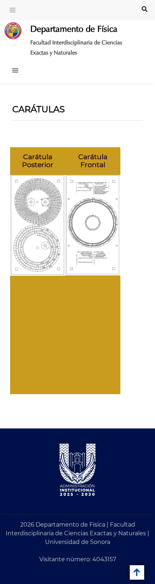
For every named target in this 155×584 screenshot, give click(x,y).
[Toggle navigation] (12, 10)
